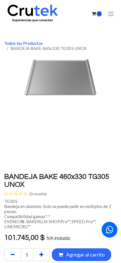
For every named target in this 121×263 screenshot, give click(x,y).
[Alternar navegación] (111, 14)
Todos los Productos (23, 43)
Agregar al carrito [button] (85, 254)
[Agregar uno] (41, 254)
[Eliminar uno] (12, 254)
